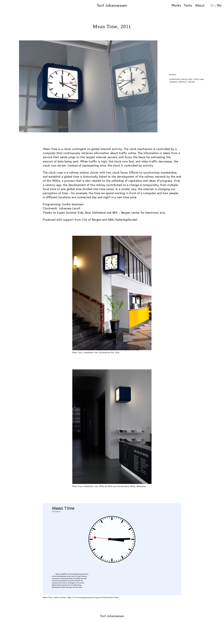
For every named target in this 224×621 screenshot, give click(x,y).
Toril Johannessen (112, 5)
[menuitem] (213, 5)
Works (176, 5)
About (200, 5)
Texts (188, 5)
